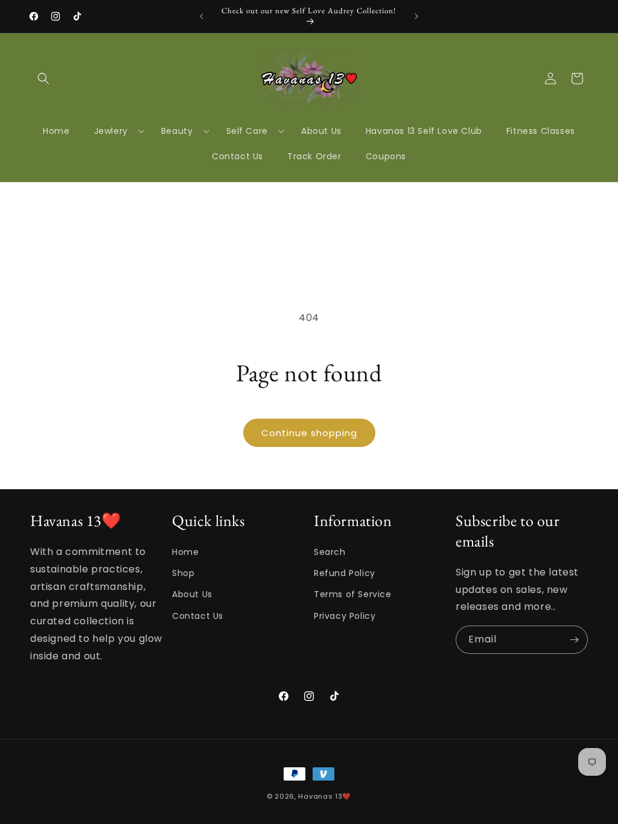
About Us (192, 594)
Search (330, 552)
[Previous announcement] (201, 16)
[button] (43, 78)
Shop (183, 573)
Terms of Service (353, 594)
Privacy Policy (344, 616)
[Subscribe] (574, 640)
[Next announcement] (416, 16)
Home (185, 552)
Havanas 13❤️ (324, 796)
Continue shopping (309, 432)
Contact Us (197, 616)
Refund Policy (344, 573)
